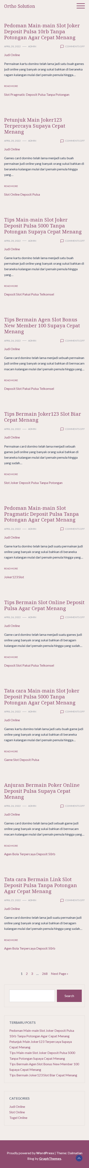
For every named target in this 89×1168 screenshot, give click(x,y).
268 (45, 973)
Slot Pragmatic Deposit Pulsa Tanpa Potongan (36, 94)
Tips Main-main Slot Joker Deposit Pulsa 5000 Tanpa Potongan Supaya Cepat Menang (43, 225)
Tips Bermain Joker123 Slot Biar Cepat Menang (42, 416)
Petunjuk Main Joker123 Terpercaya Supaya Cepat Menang (34, 125)
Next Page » (59, 973)
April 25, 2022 (12, 900)
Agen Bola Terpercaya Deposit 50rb (29, 854)
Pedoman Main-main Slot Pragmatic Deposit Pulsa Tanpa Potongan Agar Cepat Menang (41, 513)
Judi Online (12, 55)
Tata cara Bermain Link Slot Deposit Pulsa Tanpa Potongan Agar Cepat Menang (40, 885)
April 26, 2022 (12, 340)
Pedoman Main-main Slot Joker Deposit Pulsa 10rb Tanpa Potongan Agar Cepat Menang (42, 31)
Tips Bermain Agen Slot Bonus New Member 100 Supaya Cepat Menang (42, 325)
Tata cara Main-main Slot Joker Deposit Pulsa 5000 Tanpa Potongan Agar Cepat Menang (41, 696)
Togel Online (18, 1118)
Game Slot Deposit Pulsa (21, 760)
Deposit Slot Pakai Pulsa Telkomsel (29, 294)
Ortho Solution (19, 6)
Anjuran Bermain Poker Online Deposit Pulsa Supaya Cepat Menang (42, 790)
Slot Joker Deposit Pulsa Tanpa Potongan (33, 483)
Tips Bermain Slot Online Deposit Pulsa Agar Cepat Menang (44, 605)
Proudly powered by (30, 1153)
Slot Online (17, 1112)
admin (32, 46)
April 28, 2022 (12, 46)
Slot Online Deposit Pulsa (22, 194)
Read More (11, 86)
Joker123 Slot (14, 577)
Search (69, 996)
